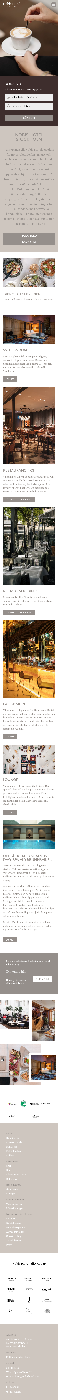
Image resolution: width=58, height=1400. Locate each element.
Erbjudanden (13, 1151)
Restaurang (12, 1161)
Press (9, 1245)
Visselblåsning (14, 1241)
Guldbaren (12, 1189)
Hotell (9, 1134)
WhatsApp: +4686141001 (19, 1372)
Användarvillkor (15, 1232)
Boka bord (29, 235)
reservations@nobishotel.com (22, 1376)
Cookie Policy (13, 1236)
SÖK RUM (29, 118)
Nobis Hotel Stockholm (19, 1214)
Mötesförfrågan (15, 1208)
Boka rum (29, 242)
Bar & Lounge (13, 1185)
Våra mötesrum (14, 1204)
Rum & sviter (13, 1138)
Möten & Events (15, 1199)
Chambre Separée (16, 1174)
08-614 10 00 (12, 1368)
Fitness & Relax (15, 1142)
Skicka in (42, 979)
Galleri (10, 1156)
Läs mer (10, 499)
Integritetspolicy (15, 1227)
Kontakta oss (13, 1223)
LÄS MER (10, 379)
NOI (8, 1166)
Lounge (10, 1194)
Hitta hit (11, 1219)
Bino (8, 1170)
